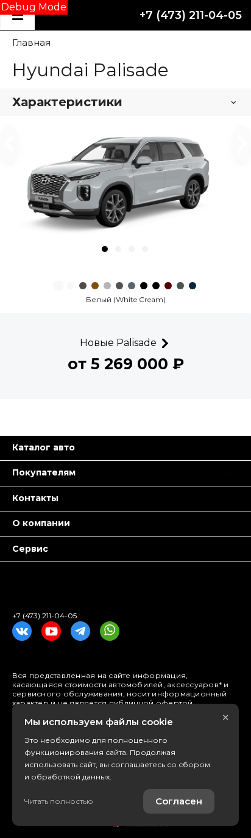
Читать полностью (58, 801)
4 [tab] (145, 249)
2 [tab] (118, 249)
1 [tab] (105, 249)
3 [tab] (132, 249)
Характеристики (67, 102)
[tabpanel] (125, 182)
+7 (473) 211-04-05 (191, 15)
